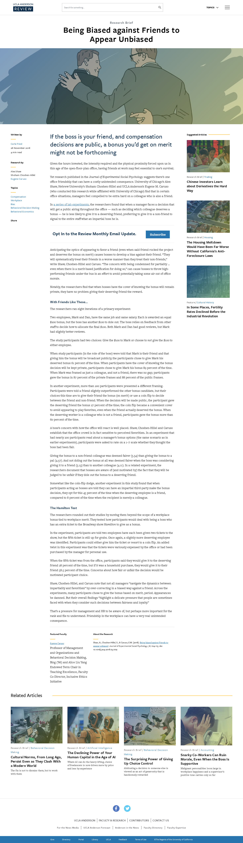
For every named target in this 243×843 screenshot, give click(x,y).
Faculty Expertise (176, 827)
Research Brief (194, 177)
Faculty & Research (112, 820)
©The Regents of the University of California (173, 839)
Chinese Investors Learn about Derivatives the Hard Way (207, 186)
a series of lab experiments (71, 204)
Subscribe (158, 234)
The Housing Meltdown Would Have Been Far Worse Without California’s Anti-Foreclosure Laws (208, 249)
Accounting (207, 750)
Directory (66, 839)
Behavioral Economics (22, 211)
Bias (13, 204)
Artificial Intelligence (99, 748)
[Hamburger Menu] (227, 7)
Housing (208, 237)
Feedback (123, 839)
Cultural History (205, 302)
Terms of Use (140, 839)
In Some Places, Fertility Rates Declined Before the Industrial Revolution (206, 311)
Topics (210, 7)
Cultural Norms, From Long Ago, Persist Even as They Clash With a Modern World (36, 761)
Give (52, 839)
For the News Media (68, 827)
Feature (191, 302)
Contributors (139, 820)
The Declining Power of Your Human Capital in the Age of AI (91, 754)
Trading (208, 177)
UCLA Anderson (84, 820)
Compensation (18, 196)
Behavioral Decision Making (25, 207)
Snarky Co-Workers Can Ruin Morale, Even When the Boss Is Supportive (205, 759)
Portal (81, 839)
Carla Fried (16, 144)
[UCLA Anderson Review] (31, 7)
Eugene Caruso (18, 179)
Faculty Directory (153, 827)
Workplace (16, 200)
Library (95, 839)
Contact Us (161, 820)
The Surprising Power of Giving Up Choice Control (148, 761)
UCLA (108, 839)
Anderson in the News (127, 827)
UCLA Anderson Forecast (96, 827)
